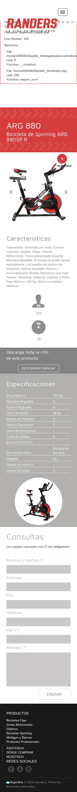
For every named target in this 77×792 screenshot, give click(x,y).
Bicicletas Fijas (16, 720)
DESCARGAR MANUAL (38, 368)
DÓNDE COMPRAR (19, 752)
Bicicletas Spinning (19, 733)
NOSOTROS (15, 756)
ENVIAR (54, 694)
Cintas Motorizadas (19, 724)
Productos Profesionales (22, 741)
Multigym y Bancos (19, 737)
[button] (11, 192)
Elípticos (12, 729)
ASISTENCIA (15, 748)
